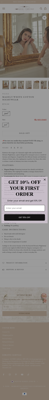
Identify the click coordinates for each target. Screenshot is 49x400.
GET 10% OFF (24, 217)
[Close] (45, 179)
